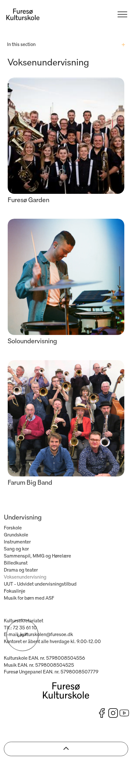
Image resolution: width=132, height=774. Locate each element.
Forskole (13, 528)
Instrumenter (17, 542)
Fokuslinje (14, 591)
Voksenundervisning (25, 577)
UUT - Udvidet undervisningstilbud (40, 584)
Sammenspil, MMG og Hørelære (37, 556)
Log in (22, 635)
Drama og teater (21, 570)
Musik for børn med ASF (29, 598)
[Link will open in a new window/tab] (102, 713)
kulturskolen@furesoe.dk (46, 634)
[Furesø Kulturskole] (22, 14)
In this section (21, 44)
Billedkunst (16, 563)
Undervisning (23, 517)
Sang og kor (16, 549)
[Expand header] (122, 14)
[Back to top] (66, 749)
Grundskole (16, 535)
